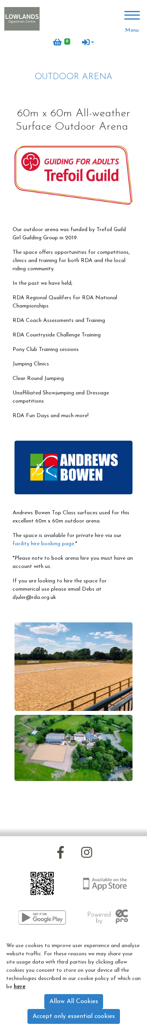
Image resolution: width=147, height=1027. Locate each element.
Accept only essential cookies (74, 1016)
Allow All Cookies (73, 1001)
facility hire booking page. (44, 544)
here (19, 987)
